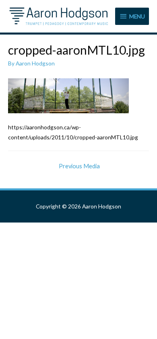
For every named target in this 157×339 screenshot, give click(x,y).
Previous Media (79, 166)
